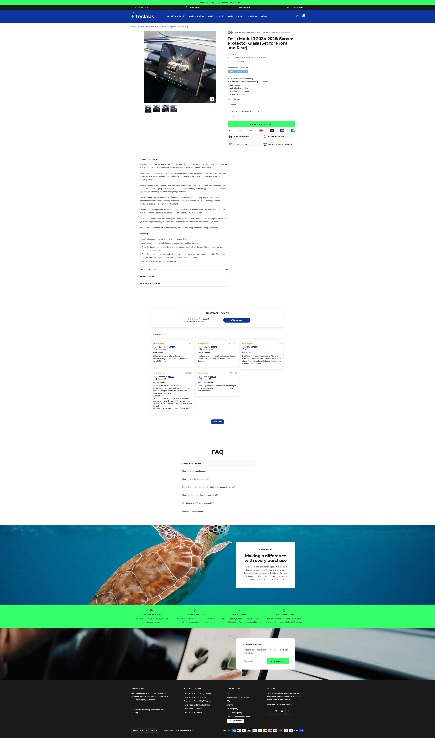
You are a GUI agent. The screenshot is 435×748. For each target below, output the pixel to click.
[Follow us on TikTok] (288, 711)
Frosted (233, 105)
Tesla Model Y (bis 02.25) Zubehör (197, 693)
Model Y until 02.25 (176, 16)
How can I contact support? (193, 511)
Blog (136, 713)
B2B (228, 693)
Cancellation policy (234, 713)
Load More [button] (217, 422)
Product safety (147, 276)
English (152, 730)
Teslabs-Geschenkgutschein (238, 697)
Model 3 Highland (236, 16)
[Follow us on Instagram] (276, 711)
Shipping (248, 57)
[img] (158, 344)
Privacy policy (232, 709)
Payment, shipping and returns (239, 716)
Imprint (230, 705)
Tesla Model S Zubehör (193, 709)
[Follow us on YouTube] (282, 711)
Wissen (264, 16)
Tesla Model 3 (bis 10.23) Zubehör (197, 701)
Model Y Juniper (196, 16)
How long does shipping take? (194, 471)
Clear (243, 105)
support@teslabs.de (230, 622)
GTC (228, 701)
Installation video (148, 270)
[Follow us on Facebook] (270, 711)
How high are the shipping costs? (195, 479)
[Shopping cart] (302, 16)
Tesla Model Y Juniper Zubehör (196, 697)
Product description (149, 159)
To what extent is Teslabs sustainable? (198, 503)
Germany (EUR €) (139, 730)
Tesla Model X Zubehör (193, 713)
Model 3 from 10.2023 (238, 71)
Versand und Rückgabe (150, 283)
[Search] (297, 16)
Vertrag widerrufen (235, 721)
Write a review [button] (237, 320)
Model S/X (252, 16)
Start (133, 27)
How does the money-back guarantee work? (200, 495)
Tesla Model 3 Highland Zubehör (197, 705)
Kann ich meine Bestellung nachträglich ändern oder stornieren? (208, 487)
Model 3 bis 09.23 (216, 16)
